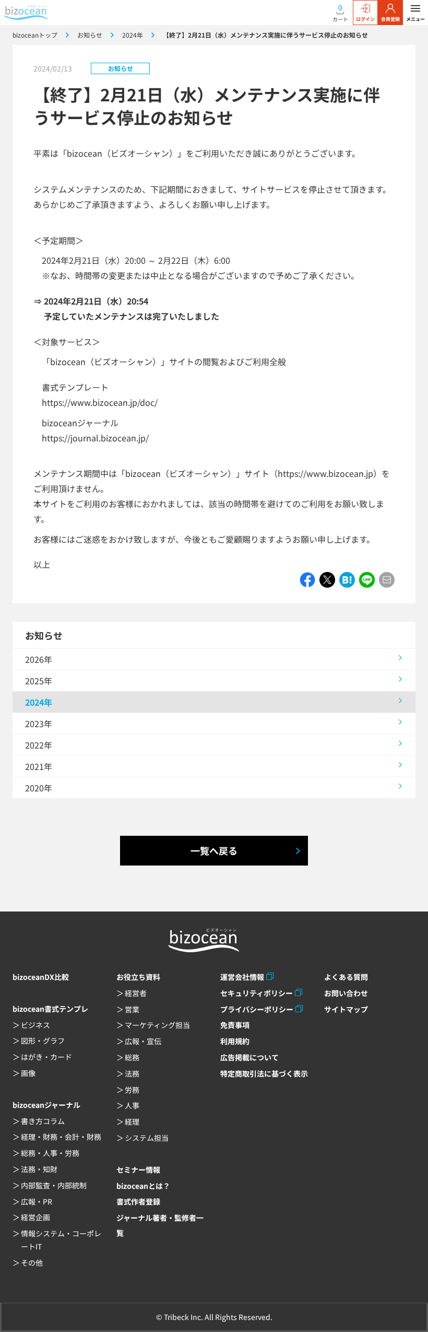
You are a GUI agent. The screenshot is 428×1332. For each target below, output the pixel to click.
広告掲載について (249, 1057)
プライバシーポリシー (256, 1009)
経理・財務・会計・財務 (61, 1136)
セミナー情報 (138, 1169)
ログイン (365, 19)
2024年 (38, 702)
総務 (132, 1057)
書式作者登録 (138, 1201)
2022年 (38, 745)
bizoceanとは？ (143, 1186)
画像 (28, 1073)
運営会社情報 (242, 977)
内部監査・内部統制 (54, 1185)
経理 (132, 1121)
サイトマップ (346, 1009)
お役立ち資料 (138, 977)
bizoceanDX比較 (41, 977)
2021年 (38, 766)
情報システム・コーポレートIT (61, 1240)
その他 (32, 1262)
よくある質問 (346, 977)
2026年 (38, 659)
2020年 (38, 787)
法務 (132, 1073)
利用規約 (234, 1041)
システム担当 (147, 1137)
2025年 (38, 680)
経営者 (136, 993)
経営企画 (35, 1217)
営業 (132, 1009)
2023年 (38, 723)
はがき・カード (46, 1056)
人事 (132, 1105)
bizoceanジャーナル (46, 1105)
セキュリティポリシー (256, 993)
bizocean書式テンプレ (50, 1008)
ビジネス (35, 1025)
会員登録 (390, 19)
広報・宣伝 (143, 1041)
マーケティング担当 (157, 1025)
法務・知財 (39, 1169)
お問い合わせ (346, 993)
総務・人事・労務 (50, 1153)
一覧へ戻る (214, 850)
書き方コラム (43, 1121)
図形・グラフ (43, 1040)
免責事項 (234, 1025)
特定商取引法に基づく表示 (264, 1073)
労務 (132, 1089)
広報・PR (36, 1201)
